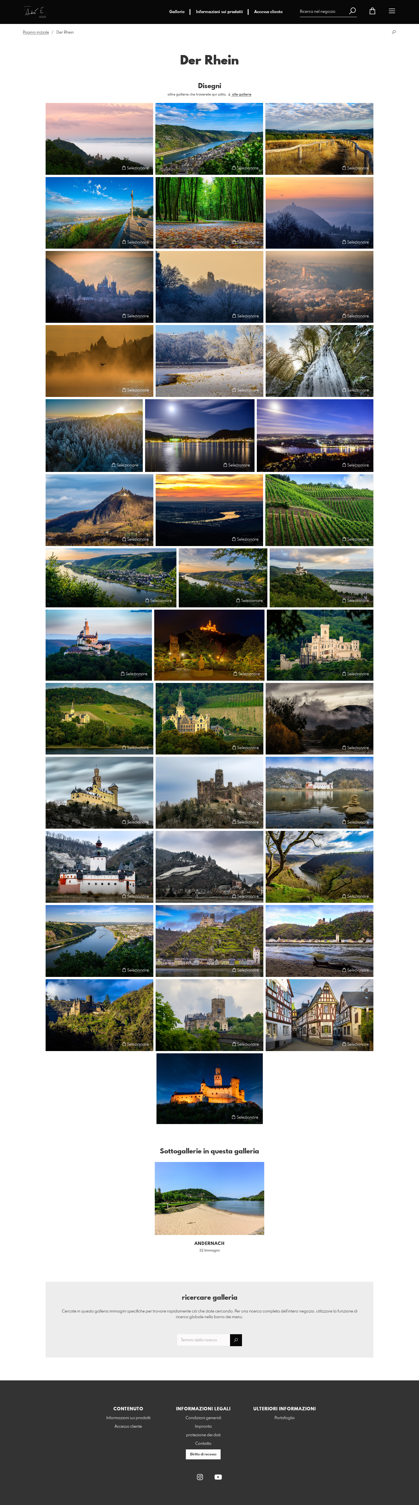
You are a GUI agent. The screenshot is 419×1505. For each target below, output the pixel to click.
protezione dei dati (203, 1435)
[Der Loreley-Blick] (319, 867)
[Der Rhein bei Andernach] (99, 941)
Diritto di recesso (203, 1454)
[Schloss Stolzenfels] (320, 645)
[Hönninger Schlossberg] (99, 719)
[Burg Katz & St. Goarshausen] (319, 941)
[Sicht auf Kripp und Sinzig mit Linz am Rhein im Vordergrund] (315, 435)
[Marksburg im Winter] (99, 793)
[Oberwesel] (209, 139)
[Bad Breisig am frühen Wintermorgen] (200, 435)
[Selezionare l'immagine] (52, 168)
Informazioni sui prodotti (219, 12)
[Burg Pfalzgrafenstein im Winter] (319, 793)
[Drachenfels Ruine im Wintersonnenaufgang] (209, 287)
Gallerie (177, 12)
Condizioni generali (203, 1418)
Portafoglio (284, 1418)
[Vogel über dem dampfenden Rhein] (99, 361)
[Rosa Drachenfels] (99, 139)
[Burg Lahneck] (209, 1015)
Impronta (203, 1427)
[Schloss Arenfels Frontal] (209, 719)
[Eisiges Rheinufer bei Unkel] (209, 361)
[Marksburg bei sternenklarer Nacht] (209, 1088)
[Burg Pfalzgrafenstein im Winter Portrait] (99, 867)
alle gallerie (241, 94)
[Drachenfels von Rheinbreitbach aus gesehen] (99, 510)
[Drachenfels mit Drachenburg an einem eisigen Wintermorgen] (319, 213)
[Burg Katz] (99, 1015)
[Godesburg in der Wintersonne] (319, 287)
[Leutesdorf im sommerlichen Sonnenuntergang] (223, 577)
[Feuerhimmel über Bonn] (209, 510)
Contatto (203, 1444)
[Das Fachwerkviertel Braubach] (319, 1015)
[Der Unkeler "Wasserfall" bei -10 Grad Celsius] (319, 361)
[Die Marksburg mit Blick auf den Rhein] (321, 577)
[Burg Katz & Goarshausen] (209, 941)
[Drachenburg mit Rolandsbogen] (99, 287)
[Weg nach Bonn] (319, 139)
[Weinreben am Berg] (319, 510)
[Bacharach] (209, 867)
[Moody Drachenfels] (319, 719)
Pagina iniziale (36, 33)
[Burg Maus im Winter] (209, 793)
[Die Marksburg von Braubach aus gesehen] (209, 645)
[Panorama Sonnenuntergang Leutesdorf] (111, 577)
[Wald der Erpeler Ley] (209, 213)
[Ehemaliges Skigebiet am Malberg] (94, 435)
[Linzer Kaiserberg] (99, 213)
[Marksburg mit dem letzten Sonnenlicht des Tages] (99, 645)
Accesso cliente (268, 12)
